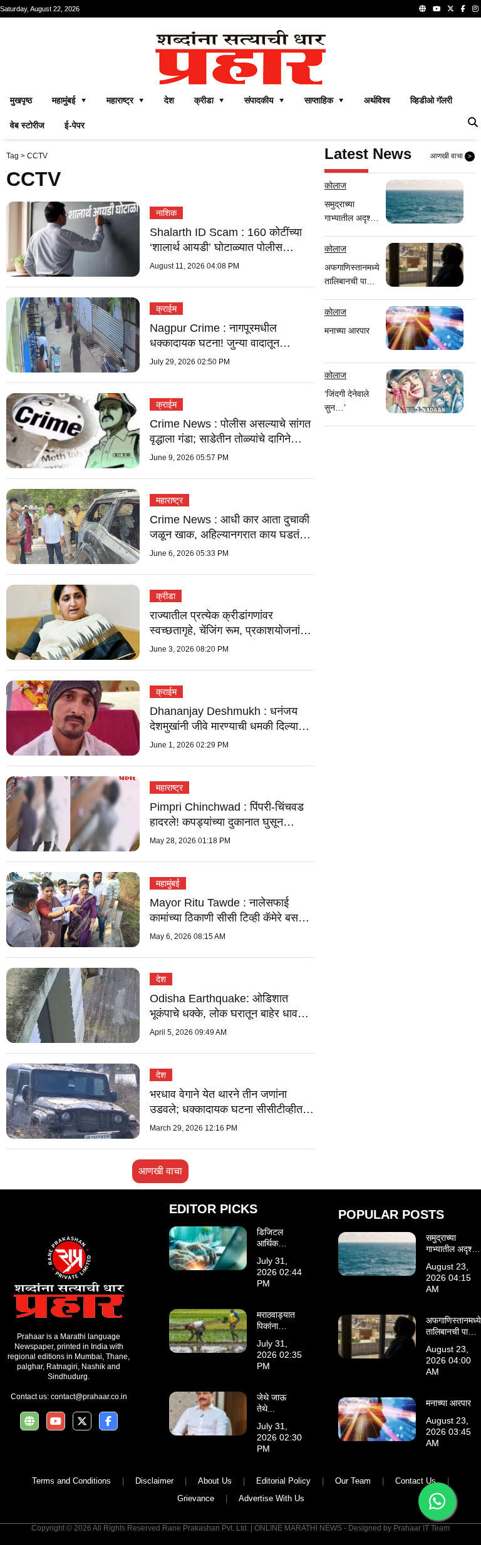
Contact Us (415, 1481)
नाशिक (166, 213)
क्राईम (166, 309)
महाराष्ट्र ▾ (125, 100)
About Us (215, 1481)
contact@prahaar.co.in (89, 1396)
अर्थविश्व (377, 100)
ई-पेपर (75, 125)
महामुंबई (168, 883)
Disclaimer (154, 1481)
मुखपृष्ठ (21, 100)
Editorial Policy (283, 1481)
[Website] (422, 9)
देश (169, 100)
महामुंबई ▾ (69, 100)
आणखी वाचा (160, 1171)
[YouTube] (436, 9)
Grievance (195, 1498)
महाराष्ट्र (169, 500)
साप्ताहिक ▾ (324, 100)
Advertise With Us (271, 1498)
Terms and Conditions (71, 1481)
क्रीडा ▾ (209, 100)
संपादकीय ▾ (264, 100)
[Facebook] (463, 9)
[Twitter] (450, 9)
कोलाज (335, 185)
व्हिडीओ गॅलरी (431, 100)
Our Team (353, 1481)
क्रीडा (165, 596)
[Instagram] (475, 9)
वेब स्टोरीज (27, 125)
